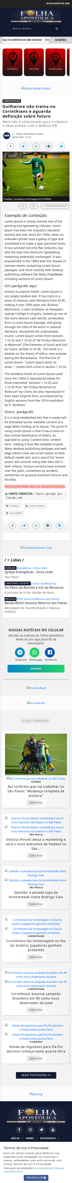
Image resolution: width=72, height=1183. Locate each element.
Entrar (36, 668)
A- (23, 205)
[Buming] (36, 1094)
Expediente (49, 1138)
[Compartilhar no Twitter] (23, 146)
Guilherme (15, 513)
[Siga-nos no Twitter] (41, 1130)
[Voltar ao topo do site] (67, 650)
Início (17, 1138)
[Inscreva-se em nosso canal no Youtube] (53, 1130)
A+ (33, 205)
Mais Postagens (35, 1075)
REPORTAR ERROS (56, 205)
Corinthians (36, 505)
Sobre (31, 1138)
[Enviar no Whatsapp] (36, 146)
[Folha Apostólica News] (36, 15)
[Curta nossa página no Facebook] (19, 1130)
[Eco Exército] (36, 703)
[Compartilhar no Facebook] (10, 146)
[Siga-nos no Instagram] (30, 1130)
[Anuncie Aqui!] (36, 688)
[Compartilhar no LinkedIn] (61, 146)
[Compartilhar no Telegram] (48, 146)
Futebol (13, 505)
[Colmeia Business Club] (36, 547)
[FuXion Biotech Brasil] (36, 88)
